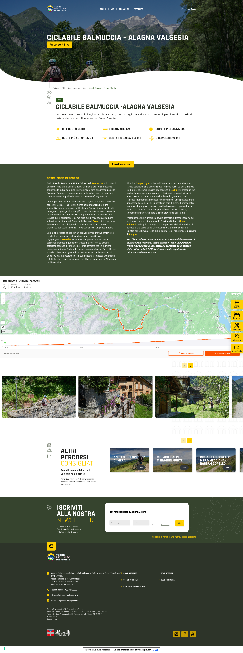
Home (57, 88)
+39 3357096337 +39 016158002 (64, 589)
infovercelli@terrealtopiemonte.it (64, 595)
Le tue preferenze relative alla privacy (132, 649)
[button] (190, 365)
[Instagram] (176, 634)
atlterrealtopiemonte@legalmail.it (65, 600)
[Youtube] (193, 634)
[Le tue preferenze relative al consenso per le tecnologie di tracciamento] (4, 648)
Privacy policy (165, 525)
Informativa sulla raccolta (97, 649)
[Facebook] (184, 634)
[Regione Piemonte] (58, 633)
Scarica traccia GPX (122, 164)
